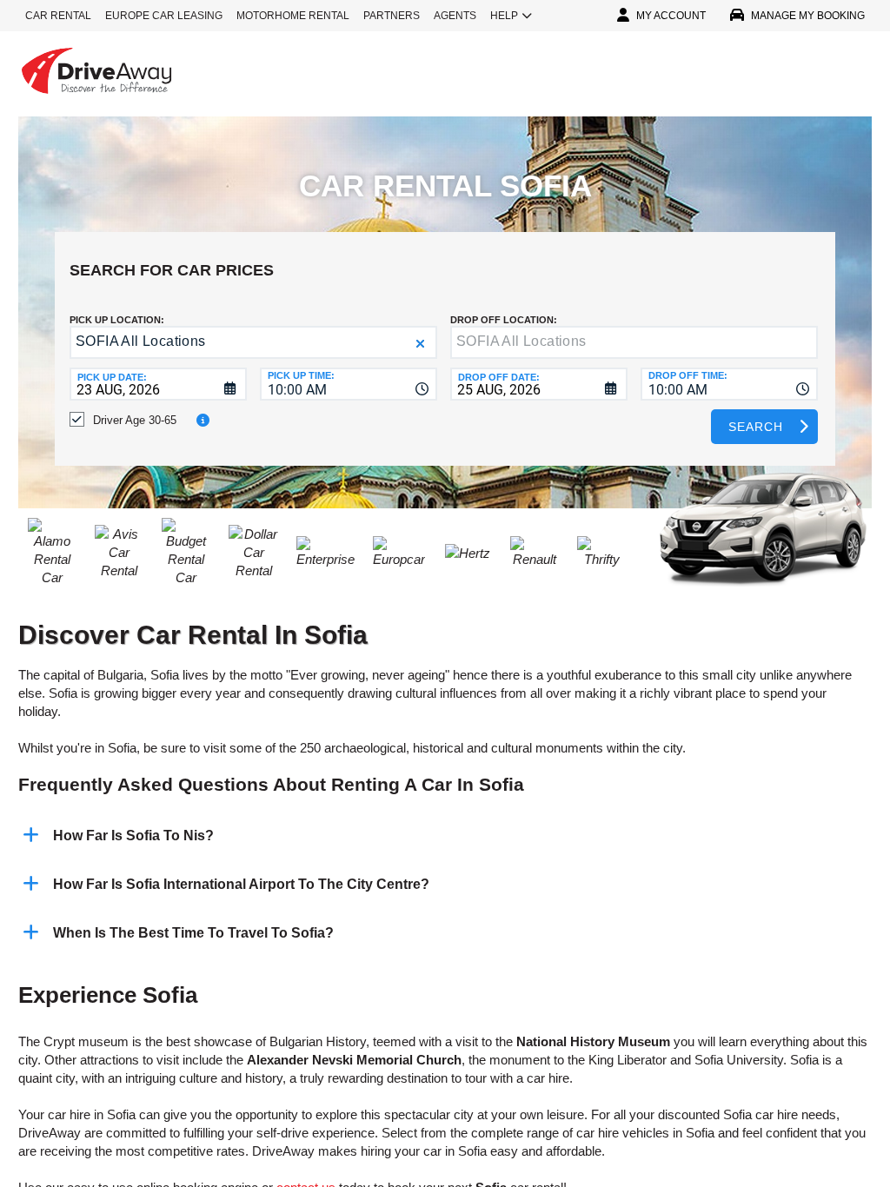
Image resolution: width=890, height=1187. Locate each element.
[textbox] (634, 342)
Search (755, 427)
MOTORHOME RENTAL (292, 16)
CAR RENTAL (58, 16)
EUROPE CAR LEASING (163, 16)
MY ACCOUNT (671, 16)
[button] (420, 344)
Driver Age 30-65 (134, 420)
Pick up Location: (117, 320)
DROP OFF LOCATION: (503, 320)
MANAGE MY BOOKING (808, 16)
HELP (504, 16)
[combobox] (348, 384)
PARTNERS (391, 16)
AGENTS (455, 16)
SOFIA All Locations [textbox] (141, 341)
